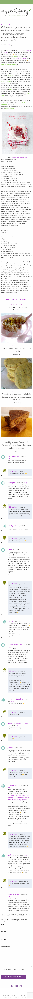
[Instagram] (16, 986)
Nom (3, 924)
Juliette (10, 748)
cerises (7, 299)
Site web (3, 939)
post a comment (5, 46)
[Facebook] (12, 986)
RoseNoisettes (13, 456)
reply (9, 459)
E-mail (3, 932)
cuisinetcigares (14, 785)
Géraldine (9, 44)
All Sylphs (11, 482)
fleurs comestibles (17, 302)
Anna (10, 550)
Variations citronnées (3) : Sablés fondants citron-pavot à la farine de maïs (16, 396)
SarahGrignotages (15, 644)
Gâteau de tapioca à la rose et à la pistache (16, 350)
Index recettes (13, 894)
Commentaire (5, 946)
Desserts (5, 24)
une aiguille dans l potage (18, 723)
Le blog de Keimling (15, 699)
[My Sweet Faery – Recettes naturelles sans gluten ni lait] (16, 13)
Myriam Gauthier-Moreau (19, 157)
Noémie (11, 855)
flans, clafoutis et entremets (19, 299)
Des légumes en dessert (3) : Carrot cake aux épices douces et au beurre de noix (16, 445)
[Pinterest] (21, 986)
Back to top (15, 993)
